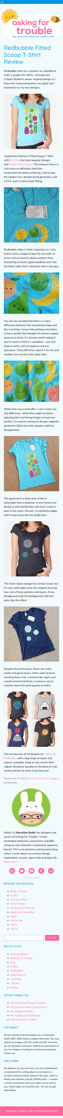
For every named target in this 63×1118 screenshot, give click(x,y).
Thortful (15, 983)
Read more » (11, 862)
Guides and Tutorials (22, 908)
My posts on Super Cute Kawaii (28, 1007)
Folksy (14, 966)
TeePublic (16, 979)
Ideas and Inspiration (22, 912)
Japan (13, 916)
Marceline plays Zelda (23, 1019)
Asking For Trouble (21, 958)
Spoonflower (18, 975)
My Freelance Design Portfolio (28, 1003)
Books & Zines (18, 891)
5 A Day (14, 160)
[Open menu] (2, 2)
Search (52, 937)
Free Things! (17, 904)
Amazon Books (19, 954)
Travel (14, 929)
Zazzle (14, 987)
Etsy (12, 962)
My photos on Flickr (21, 1011)
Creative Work (18, 899)
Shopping (54, 778)
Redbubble (16, 970)
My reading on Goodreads (25, 1015)
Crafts (14, 895)
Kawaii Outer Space (20, 164)
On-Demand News (38, 778)
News (13, 925)
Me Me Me (16, 920)
